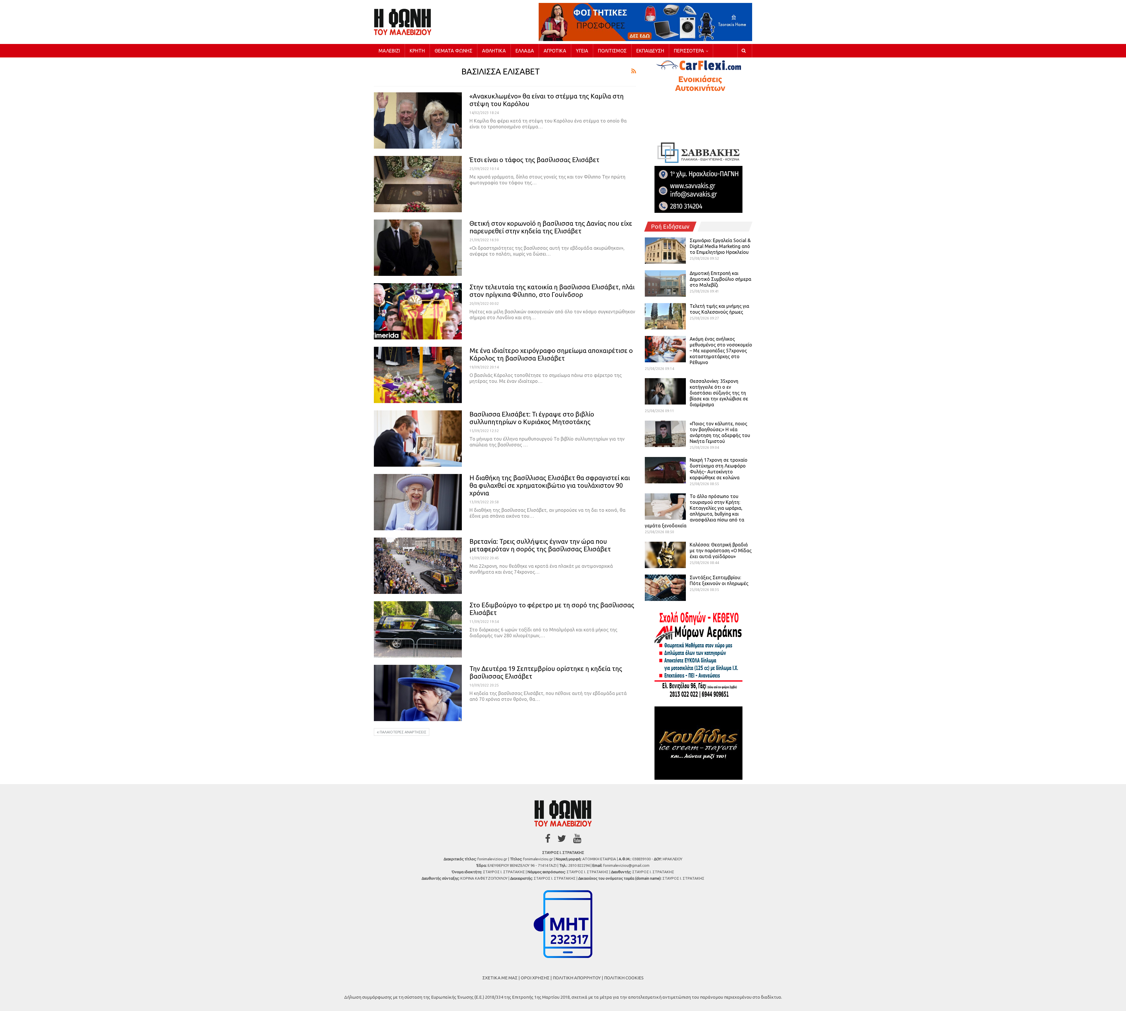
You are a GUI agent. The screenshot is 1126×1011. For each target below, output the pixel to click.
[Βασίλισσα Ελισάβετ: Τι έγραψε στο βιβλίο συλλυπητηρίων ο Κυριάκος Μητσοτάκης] (418, 438)
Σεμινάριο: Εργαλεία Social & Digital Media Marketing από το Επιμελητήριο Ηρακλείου (720, 246)
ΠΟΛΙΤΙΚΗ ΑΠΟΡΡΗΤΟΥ (577, 977)
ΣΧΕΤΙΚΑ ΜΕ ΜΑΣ (500, 977)
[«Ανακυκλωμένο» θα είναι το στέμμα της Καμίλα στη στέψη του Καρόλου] (418, 120)
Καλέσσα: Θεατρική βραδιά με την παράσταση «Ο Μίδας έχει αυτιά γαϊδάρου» (721, 550)
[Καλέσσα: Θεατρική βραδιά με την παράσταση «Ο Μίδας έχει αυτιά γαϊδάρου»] (665, 555)
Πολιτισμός (612, 50)
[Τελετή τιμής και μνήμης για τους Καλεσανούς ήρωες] (665, 316)
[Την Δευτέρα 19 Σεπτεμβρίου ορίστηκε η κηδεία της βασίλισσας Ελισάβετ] (418, 693)
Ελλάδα (524, 50)
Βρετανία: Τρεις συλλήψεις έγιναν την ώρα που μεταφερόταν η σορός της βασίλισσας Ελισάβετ (540, 545)
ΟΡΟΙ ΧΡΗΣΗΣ (535, 977)
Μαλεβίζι (389, 50)
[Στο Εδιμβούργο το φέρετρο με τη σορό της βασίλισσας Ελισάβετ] (418, 629)
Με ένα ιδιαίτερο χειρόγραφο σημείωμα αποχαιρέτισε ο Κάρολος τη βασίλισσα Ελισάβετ (551, 354)
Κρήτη (417, 50)
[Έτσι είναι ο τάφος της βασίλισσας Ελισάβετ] (418, 184)
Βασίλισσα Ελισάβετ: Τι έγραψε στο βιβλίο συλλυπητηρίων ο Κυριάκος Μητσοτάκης (531, 417)
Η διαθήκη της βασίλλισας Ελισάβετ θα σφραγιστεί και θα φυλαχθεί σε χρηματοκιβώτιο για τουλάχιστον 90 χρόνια (549, 485)
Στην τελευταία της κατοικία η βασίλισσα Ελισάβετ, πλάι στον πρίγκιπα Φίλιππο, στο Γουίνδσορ (552, 290)
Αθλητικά (494, 50)
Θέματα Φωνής (453, 50)
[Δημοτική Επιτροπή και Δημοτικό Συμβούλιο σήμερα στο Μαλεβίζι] (665, 283)
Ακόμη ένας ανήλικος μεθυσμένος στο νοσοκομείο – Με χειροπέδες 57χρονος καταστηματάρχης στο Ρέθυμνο (721, 350)
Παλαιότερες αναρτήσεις (402, 732)
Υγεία (582, 50)
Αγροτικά (555, 50)
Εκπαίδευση (650, 50)
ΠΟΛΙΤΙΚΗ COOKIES (624, 977)
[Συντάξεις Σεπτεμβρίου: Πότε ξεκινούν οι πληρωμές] (665, 588)
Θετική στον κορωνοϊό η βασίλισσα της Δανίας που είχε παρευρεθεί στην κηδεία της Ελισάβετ (550, 227)
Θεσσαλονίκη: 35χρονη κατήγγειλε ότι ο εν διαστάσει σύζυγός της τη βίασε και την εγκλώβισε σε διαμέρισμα (719, 392)
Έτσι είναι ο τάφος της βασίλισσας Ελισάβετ (534, 159)
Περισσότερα (689, 50)
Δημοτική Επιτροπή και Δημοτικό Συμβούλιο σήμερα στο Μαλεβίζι (720, 279)
